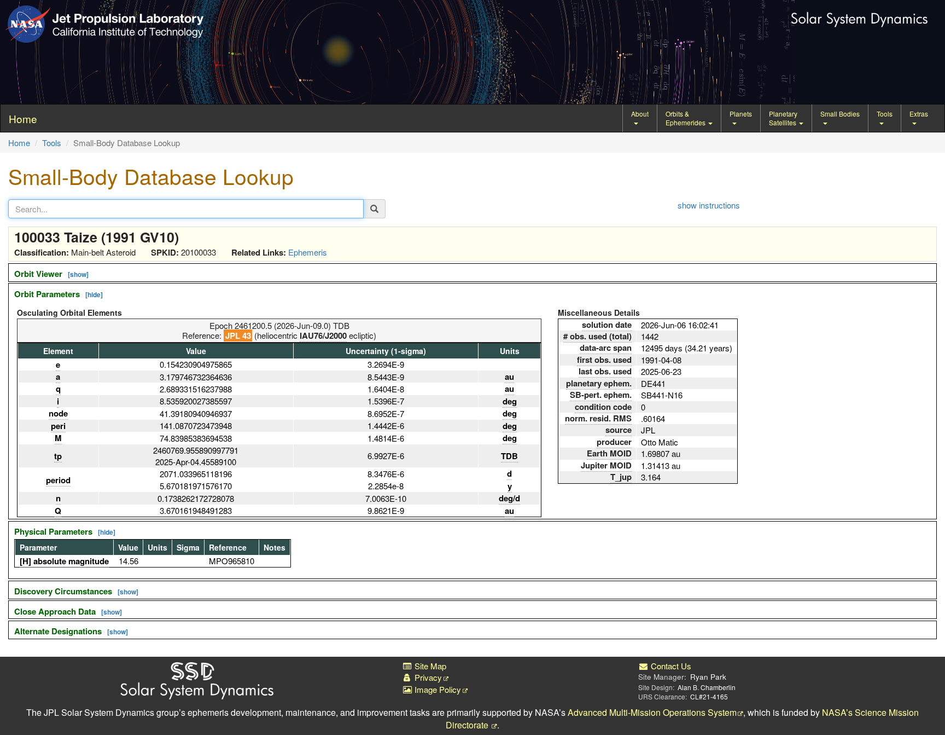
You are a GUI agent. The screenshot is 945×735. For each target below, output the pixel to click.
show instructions (709, 205)
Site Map (429, 666)
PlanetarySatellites (783, 118)
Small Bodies (840, 113)
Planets (741, 113)
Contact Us (670, 666)
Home (19, 142)
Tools (884, 113)
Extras (918, 113)
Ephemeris (307, 252)
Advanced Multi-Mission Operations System (652, 712)
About (640, 113)
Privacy (427, 677)
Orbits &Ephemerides (686, 118)
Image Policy (436, 689)
